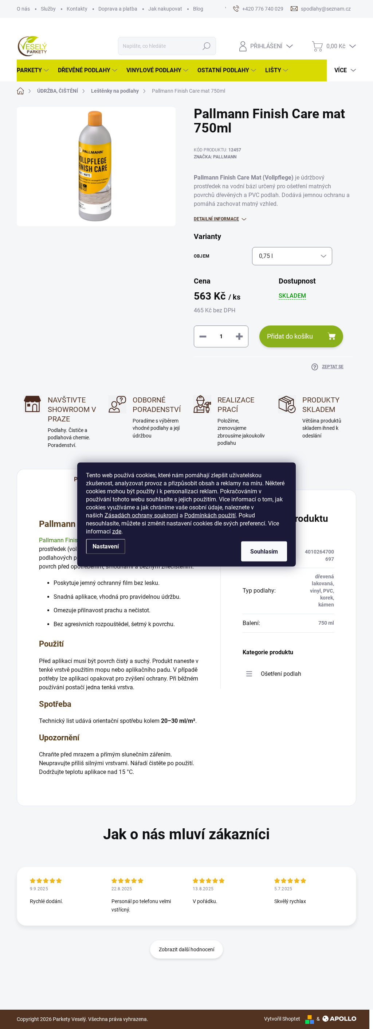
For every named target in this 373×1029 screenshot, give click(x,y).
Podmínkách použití (210, 515)
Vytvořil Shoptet (282, 1019)
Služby (48, 9)
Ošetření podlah (281, 673)
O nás (23, 9)
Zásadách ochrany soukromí (141, 515)
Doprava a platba (117, 9)
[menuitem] (34, 70)
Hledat (206, 46)
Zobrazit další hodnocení (186, 949)
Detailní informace (216, 218)
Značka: (215, 156)
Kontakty (77, 9)
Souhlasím (264, 551)
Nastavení (106, 546)
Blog (198, 9)
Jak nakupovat (165, 9)
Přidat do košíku (290, 336)
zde (116, 531)
